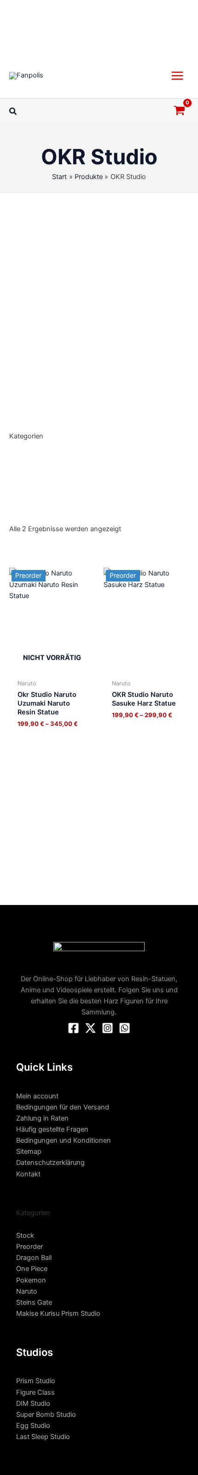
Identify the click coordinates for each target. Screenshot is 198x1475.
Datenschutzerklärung (50, 1162)
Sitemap (28, 1151)
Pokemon (31, 1280)
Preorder (29, 1246)
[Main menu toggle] (177, 75)
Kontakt (28, 1174)
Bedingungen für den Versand (62, 1107)
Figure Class (35, 1392)
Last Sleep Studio (43, 1437)
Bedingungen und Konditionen (63, 1140)
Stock (25, 1235)
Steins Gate (34, 1302)
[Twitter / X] (90, 1028)
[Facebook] (73, 1028)
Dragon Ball (34, 1257)
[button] (13, 111)
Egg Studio (33, 1425)
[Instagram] (107, 1028)
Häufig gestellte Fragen (52, 1129)
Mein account (37, 1096)
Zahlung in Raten (42, 1118)
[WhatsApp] (124, 1028)
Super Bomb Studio (46, 1414)
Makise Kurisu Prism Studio (58, 1313)
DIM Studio (33, 1403)
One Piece (31, 1269)
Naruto (26, 1291)
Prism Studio (35, 1381)
